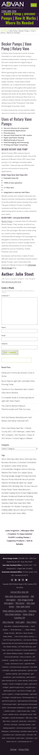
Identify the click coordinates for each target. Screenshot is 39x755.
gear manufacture (24, 674)
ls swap (7, 664)
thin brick (7, 725)
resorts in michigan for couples (18, 684)
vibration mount (13, 714)
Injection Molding (9, 483)
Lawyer (29, 483)
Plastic (9, 489)
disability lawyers (29, 653)
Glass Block (33, 667)
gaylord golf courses (10, 691)
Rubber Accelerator (16, 499)
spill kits (29, 708)
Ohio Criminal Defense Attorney (24, 636)
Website (5, 344)
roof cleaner (29, 738)
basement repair (21, 735)
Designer (17, 469)
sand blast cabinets (24, 725)
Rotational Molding (25, 496)
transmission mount (17, 664)
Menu (33, 5)
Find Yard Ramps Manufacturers (15, 417)
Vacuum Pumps (26, 510)
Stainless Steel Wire (9, 503)
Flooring (5, 476)
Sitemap (13, 749)
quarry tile (15, 721)
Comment (6, 296)
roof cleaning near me (24, 741)
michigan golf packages (22, 694)
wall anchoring (14, 731)
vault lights (6, 670)
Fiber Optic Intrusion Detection (17, 596)
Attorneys (11, 459)
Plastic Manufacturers (21, 489)
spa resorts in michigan (24, 691)
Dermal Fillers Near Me (19, 592)
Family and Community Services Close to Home (18, 374)
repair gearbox (22, 670)
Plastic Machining (16, 630)
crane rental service (19, 466)
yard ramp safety (19, 513)
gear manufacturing (19, 677)
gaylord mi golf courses (17, 687)
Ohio (21, 486)
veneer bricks (20, 738)
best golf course (30, 687)
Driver (14, 472)
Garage (11, 476)
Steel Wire (22, 503)
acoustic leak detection (17, 718)
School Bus (29, 499)
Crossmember (7, 469)
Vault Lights (20, 622)
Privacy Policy (23, 749)
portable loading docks (11, 493)
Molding (15, 486)
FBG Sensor (20, 603)
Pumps (24, 493)
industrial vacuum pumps (24, 479)
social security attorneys (11, 657)
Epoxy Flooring (28, 633)
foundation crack (9, 735)
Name (4, 327)
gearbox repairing (11, 674)
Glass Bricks (7, 626)
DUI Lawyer (22, 472)
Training (24, 506)
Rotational (13, 496)
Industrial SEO (22, 421)
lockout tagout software (22, 438)
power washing (23, 680)
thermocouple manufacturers (16, 708)
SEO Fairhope (18, 431)
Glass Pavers (31, 622)
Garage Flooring (21, 476)
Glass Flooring (8, 622)
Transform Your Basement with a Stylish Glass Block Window (18, 391)
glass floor (14, 670)
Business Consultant (17, 462)
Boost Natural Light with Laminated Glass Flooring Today (18, 383)
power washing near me (9, 680)
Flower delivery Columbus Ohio (15, 611)
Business (5, 462)
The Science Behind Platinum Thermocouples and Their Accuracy (16, 407)
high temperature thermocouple (27, 701)
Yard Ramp (12, 421)
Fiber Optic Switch (23, 606)
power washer (30, 677)
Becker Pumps (7, 221)
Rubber (5, 499)
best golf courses (16, 697)
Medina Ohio (7, 486)
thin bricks (14, 725)
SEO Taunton (20, 435)
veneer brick (31, 721)
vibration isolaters (10, 711)
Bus (34, 459)
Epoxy (30, 472)
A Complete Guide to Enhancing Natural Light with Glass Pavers (18, 399)
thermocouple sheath (9, 704)
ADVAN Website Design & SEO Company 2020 (22, 584)
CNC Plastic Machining (25, 647)
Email (3, 335)
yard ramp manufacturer (14, 650)
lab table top (21, 483)
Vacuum (16, 510)
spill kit (35, 708)
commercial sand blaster (23, 728)
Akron (4, 459)
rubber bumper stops (23, 711)
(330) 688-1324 (9, 11)
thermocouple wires (28, 697)
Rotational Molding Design (21, 626)
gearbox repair (32, 670)
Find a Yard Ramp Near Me (12, 428)
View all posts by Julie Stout (11, 282)
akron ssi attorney (25, 657)
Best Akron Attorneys (24, 459)
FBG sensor (29, 718)
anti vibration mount (26, 714)
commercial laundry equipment (19, 667)
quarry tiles (23, 721)
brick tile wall (11, 738)
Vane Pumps (7, 513)
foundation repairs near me (29, 731)
